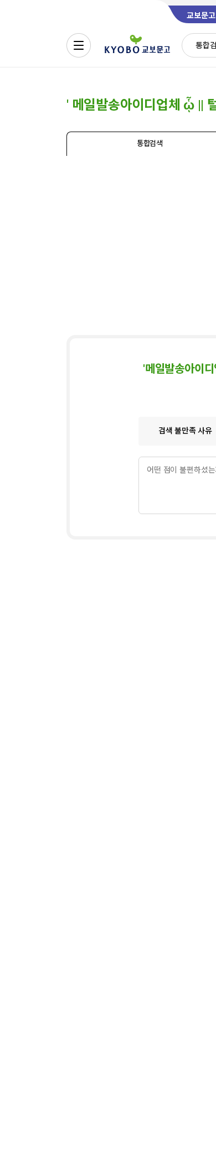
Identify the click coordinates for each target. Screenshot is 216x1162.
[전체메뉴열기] (78, 45)
